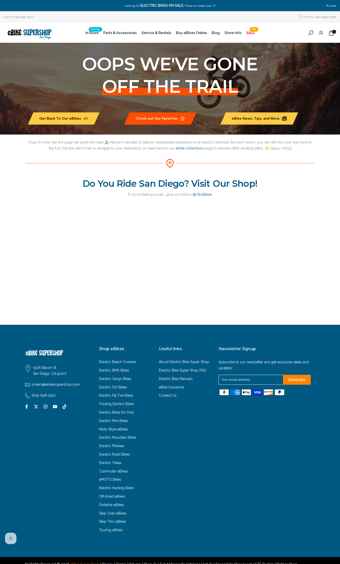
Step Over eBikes (112, 513)
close (10, 5)
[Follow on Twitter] (36, 407)
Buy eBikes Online (191, 33)
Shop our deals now (198, 5)
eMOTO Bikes (110, 479)
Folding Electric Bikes (116, 404)
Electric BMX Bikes (114, 370)
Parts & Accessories (120, 33)
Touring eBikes (111, 530)
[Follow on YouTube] (55, 407)
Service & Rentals (156, 33)
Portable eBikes (111, 505)
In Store (92, 32)
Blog (216, 33)
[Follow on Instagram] (45, 407)
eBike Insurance (171, 387)
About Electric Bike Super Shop (184, 362)
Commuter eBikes (113, 471)
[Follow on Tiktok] (64, 407)
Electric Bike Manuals (176, 379)
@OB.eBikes (202, 194)
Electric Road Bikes (114, 454)
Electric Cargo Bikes (115, 379)
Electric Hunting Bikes (116, 488)
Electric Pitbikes (111, 446)
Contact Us (167, 395)
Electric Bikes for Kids (116, 412)
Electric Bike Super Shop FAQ (182, 370)
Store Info (233, 33)
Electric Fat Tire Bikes (116, 395)
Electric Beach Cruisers (117, 362)
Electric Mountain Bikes (117, 437)
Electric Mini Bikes (113, 421)
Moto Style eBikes (113, 429)
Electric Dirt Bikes (113, 387)
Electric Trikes (110, 463)
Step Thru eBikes (112, 521)
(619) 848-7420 (44, 395)
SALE (251, 32)
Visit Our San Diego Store (319, 17)
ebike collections (189, 148)
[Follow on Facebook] (26, 407)
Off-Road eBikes (112, 496)
